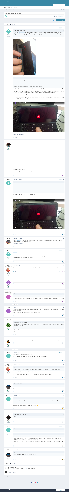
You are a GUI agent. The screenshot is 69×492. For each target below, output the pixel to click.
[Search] (64, 5)
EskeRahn (8, 265)
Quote (16, 137)
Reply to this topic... (13, 472)
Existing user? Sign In (56, 1)
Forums (5, 7)
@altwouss (18, 240)
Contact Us (34, 484)
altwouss (9, 15)
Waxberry (8, 141)
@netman (15, 252)
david (23, 30)
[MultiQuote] (13, 137)
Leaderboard (15, 7)
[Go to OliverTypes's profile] (8, 399)
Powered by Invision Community (34, 486)
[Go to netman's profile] (8, 242)
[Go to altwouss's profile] (6, 16)
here (54, 371)
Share (56, 16)
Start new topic (52, 20)
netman (8, 238)
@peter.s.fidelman (21, 32)
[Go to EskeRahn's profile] (8, 270)
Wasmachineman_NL (8, 412)
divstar (8, 278)
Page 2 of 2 (13, 24)
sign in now (25, 468)
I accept (61, 490)
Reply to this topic (60, 20)
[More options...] (63, 27)
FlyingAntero (8, 291)
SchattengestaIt (8, 319)
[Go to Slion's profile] (8, 387)
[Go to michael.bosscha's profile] (8, 342)
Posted (16, 27)
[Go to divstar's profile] (8, 282)
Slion (8, 381)
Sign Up (63, 1)
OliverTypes (8, 395)
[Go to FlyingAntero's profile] (8, 297)
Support (14, 16)
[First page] (5, 24)
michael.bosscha (8, 338)
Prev (7, 24)
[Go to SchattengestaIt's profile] (8, 325)
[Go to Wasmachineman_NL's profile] (8, 417)
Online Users (10, 7)
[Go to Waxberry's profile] (8, 145)
